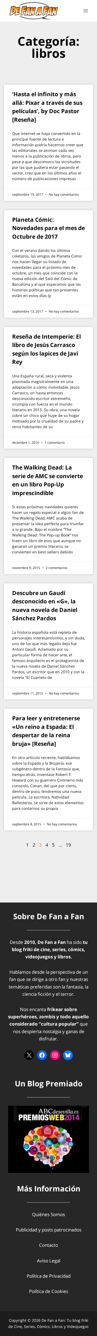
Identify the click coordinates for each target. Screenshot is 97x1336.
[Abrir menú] (86, 10)
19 (68, 845)
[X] (29, 1055)
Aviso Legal (48, 1261)
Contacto (48, 1245)
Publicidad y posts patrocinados (48, 1230)
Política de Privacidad (49, 1276)
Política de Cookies (48, 1291)
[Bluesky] (68, 1055)
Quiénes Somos (48, 1214)
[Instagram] (55, 1055)
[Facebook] (42, 1055)
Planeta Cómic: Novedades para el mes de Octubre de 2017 (48, 228)
